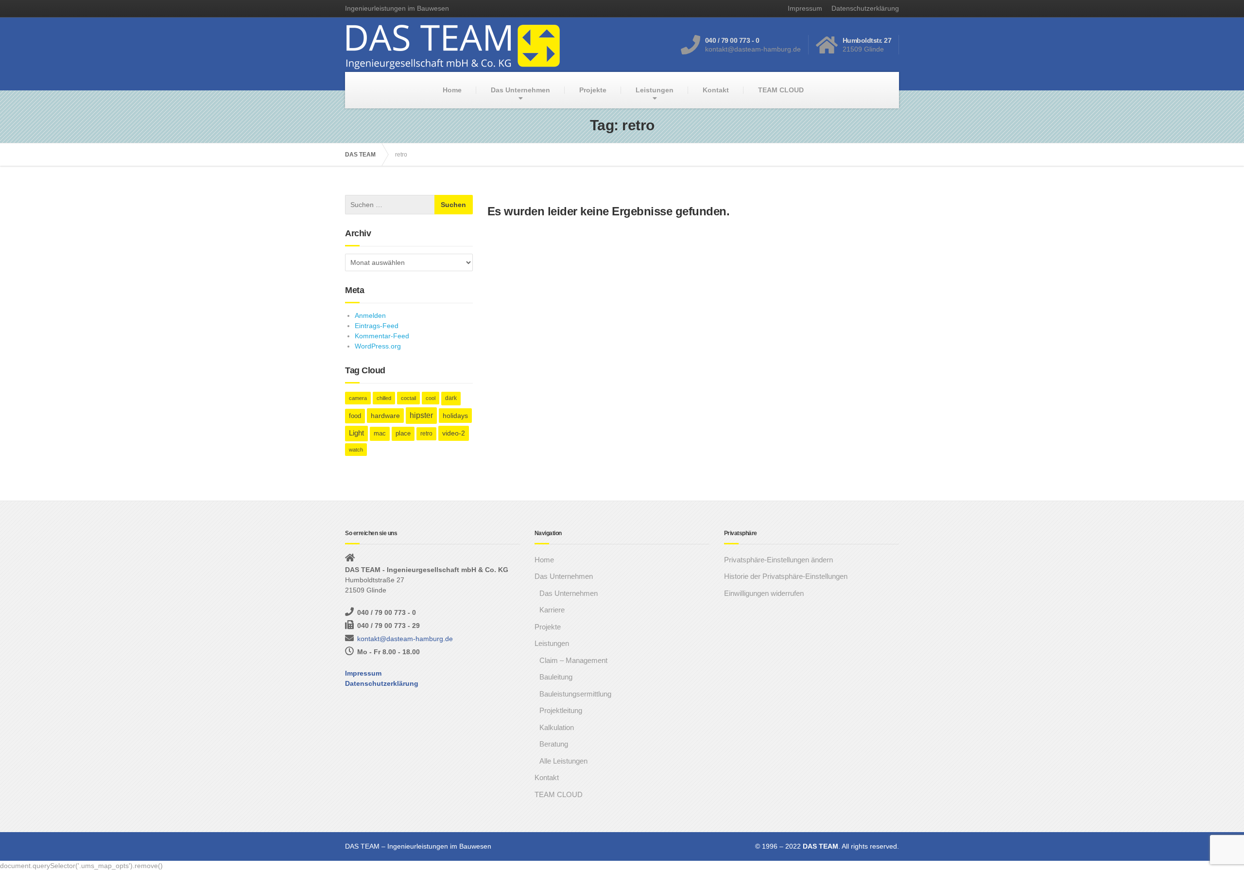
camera (358, 398)
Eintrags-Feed (376, 326)
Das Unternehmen (520, 90)
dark (451, 398)
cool (430, 398)
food (355, 415)
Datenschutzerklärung (865, 8)
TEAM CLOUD (781, 90)
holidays (455, 415)
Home (452, 90)
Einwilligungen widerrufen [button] (764, 593)
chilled (384, 398)
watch (356, 450)
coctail (408, 398)
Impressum (805, 8)
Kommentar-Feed (382, 336)
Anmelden (370, 315)
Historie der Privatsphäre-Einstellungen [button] (785, 576)
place (403, 433)
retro (426, 433)
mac (380, 433)
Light (356, 433)
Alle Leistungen (563, 761)
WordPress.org (378, 346)
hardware (385, 415)
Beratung (553, 744)
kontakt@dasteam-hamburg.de (405, 639)
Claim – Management (573, 660)
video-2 (453, 433)
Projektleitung (560, 710)
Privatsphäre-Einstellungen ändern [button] (778, 560)
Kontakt (716, 90)
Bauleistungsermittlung (575, 694)
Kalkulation (556, 727)
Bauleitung (555, 677)
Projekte (592, 90)
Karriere (552, 610)
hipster (421, 415)
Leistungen (655, 90)
